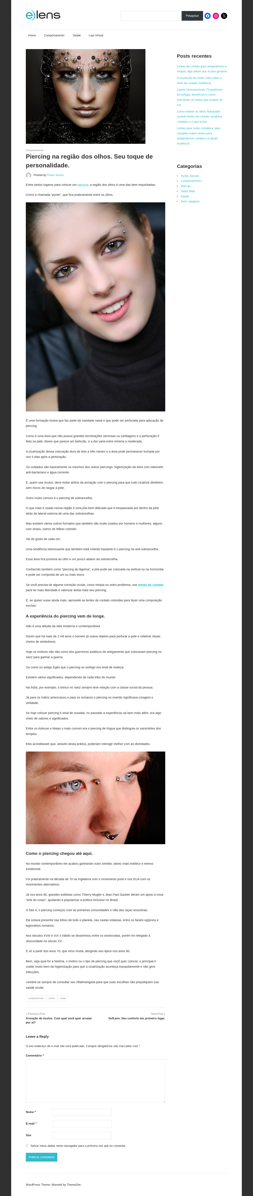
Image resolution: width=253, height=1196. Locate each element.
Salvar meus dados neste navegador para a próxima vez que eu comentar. (78, 1145)
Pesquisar (192, 15)
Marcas (186, 186)
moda (63, 998)
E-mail (31, 1123)
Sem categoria (190, 201)
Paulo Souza (55, 175)
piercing (82, 185)
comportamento (36, 998)
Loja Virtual (96, 35)
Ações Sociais (190, 176)
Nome (31, 1112)
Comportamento (54, 35)
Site (28, 1135)
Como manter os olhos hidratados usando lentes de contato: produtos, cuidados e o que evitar (200, 116)
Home (32, 35)
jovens (52, 998)
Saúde (77, 35)
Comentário (35, 1055)
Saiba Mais (188, 191)
